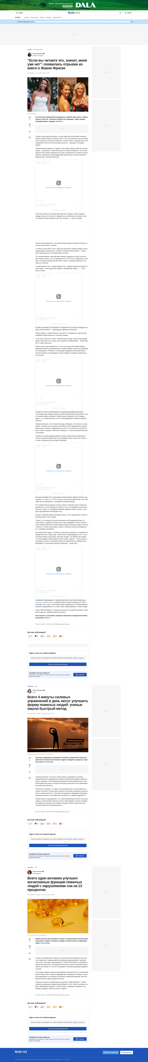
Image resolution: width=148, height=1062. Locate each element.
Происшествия (57, 17)
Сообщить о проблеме (111, 1052)
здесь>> (48, 618)
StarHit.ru (59, 121)
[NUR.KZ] (74, 12)
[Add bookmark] (29, 137)
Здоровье (30, 686)
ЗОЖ (36, 686)
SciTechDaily (48, 762)
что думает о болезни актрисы (53, 499)
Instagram (81, 674)
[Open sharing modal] (29, 131)
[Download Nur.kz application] (74, 5)
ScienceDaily (45, 943)
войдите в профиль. (78, 658)
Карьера (26, 17)
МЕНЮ (21, 13)
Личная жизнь (34, 17)
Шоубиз (17, 17)
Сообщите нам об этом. (62, 624)
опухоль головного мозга (44, 602)
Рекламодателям (127, 1052)
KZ (120, 13)
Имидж (42, 17)
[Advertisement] (74, 34)
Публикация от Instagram (59, 210)
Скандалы (48, 17)
